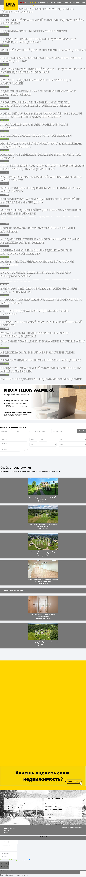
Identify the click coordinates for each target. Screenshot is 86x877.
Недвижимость (43, 3)
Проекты (60, 3)
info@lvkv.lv (53, 804)
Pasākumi (6, 830)
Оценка (52, 3)
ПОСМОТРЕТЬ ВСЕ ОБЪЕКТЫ (14, 590)
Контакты (68, 3)
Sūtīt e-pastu (4, 863)
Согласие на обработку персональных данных (14, 860)
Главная (33, 3)
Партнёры (76, 3)
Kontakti (6, 832)
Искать (81, 431)
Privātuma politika (10, 829)
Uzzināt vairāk (4, 867)
